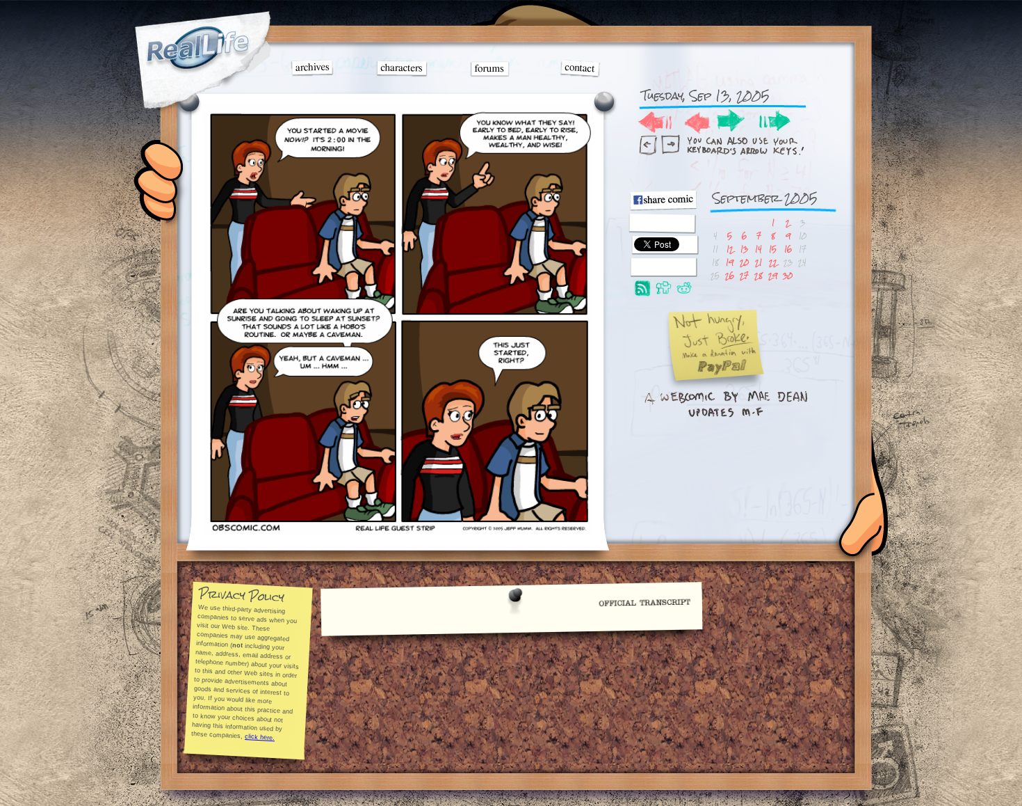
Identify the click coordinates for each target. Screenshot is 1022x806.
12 (730, 248)
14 (758, 248)
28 (758, 275)
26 (729, 275)
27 (744, 275)
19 (729, 262)
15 (773, 248)
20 (744, 262)
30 (788, 275)
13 (744, 248)
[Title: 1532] (397, 530)
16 (788, 248)
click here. (260, 737)
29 (772, 275)
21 (758, 262)
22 (773, 262)
